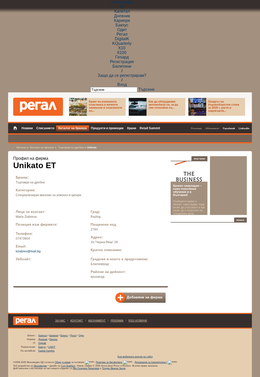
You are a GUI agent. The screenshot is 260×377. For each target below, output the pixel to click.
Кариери (122, 20)
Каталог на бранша (42, 147)
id (122, 7)
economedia (122, 2)
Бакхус (122, 25)
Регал (122, 34)
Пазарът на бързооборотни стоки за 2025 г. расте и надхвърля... (223, 106)
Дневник (122, 16)
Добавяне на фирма (144, 297)
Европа (53, 339)
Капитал (122, 11)
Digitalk (42, 343)
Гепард (122, 57)
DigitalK (122, 39)
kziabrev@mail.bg (28, 251)
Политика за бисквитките (109, 362)
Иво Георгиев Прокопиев (86, 368)
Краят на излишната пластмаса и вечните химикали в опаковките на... (105, 106)
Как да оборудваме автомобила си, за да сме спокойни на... (163, 104)
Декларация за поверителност (151, 362)
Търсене (146, 89)
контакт (76, 320)
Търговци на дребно (71, 147)
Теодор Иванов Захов (113, 368)
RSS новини (137, 320)
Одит (122, 29)
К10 (122, 48)
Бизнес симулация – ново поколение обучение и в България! (187, 190)
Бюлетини (121, 66)
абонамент (97, 320)
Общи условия (63, 362)
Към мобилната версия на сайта (135, 356)
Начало (21, 147)
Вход (122, 84)
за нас (60, 320)
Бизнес (64, 335)
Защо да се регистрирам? (122, 75)
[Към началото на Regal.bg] (38, 107)
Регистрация (122, 62)
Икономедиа (40, 366)
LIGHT (51, 347)
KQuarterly (122, 43)
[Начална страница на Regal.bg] (16, 127)
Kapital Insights (46, 351)
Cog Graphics (68, 366)
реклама (117, 320)
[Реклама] (240, 219)
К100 (121, 52)
